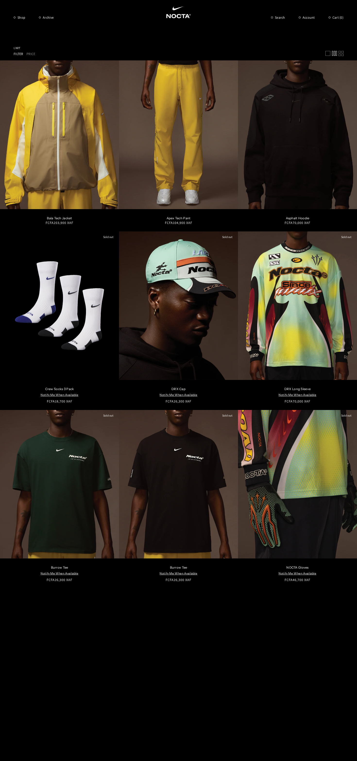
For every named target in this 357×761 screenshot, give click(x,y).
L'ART (17, 48)
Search (280, 17)
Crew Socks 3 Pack (59, 389)
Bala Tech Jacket (59, 218)
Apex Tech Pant (179, 218)
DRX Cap (178, 389)
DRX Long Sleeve (297, 389)
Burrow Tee (59, 567)
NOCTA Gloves (297, 567)
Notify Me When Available (59, 395)
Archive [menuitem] (48, 17)
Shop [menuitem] (21, 17)
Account (309, 17)
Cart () (337, 17)
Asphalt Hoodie (297, 218)
